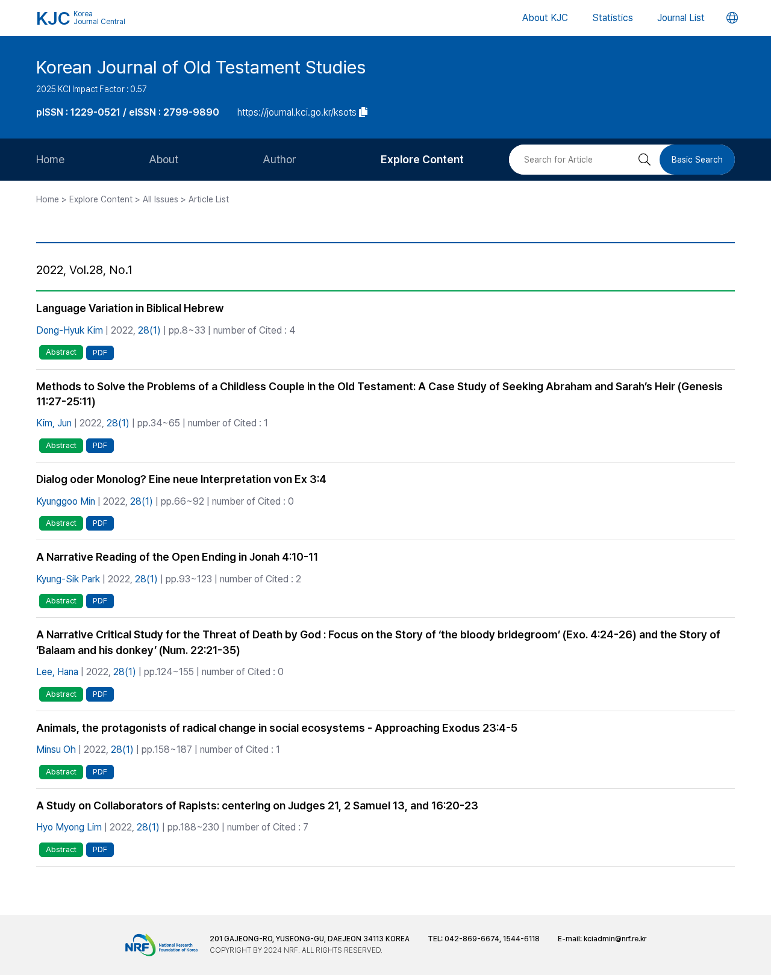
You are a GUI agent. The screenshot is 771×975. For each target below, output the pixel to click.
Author (279, 159)
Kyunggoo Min (65, 501)
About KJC (545, 17)
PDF (100, 352)
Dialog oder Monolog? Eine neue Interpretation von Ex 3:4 (181, 479)
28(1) (149, 330)
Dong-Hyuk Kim (69, 330)
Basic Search (697, 159)
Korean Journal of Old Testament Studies (201, 67)
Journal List (681, 17)
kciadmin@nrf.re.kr (615, 939)
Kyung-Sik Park (68, 579)
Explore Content (422, 159)
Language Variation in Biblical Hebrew (130, 308)
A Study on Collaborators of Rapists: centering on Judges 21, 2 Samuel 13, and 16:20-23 (257, 805)
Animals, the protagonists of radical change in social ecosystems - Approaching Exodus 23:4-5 (276, 727)
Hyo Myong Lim (69, 827)
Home (50, 159)
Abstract (61, 352)
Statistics (612, 17)
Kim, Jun (54, 423)
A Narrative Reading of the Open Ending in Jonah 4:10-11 (177, 556)
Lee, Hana (57, 672)
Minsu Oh (56, 749)
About (163, 159)
